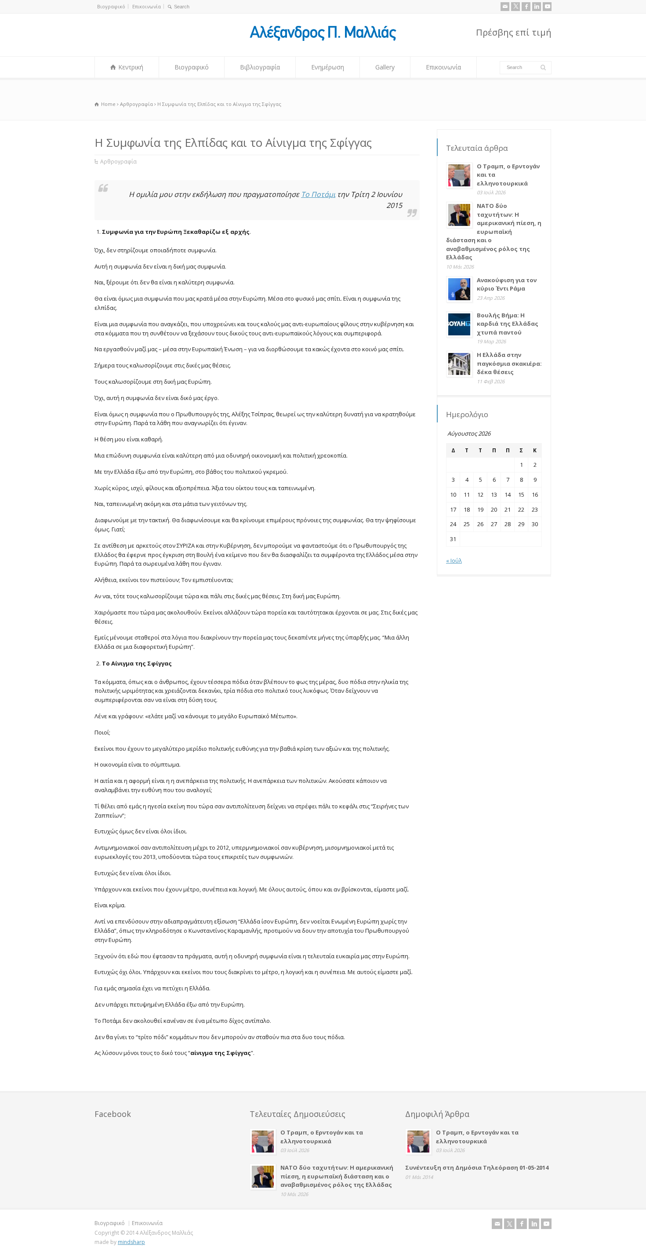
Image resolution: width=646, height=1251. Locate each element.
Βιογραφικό (111, 6)
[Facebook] (526, 6)
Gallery (385, 67)
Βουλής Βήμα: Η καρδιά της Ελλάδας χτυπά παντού (507, 323)
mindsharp (131, 1242)
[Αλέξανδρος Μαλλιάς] (323, 40)
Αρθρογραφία (118, 161)
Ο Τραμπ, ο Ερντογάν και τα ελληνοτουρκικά (321, 1136)
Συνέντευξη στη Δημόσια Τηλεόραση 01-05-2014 (476, 1167)
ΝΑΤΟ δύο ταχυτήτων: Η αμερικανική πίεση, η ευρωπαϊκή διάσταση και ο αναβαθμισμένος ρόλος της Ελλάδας (493, 231)
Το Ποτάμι (318, 194)
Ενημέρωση (327, 67)
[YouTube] (547, 6)
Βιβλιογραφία (260, 67)
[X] (515, 6)
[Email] (505, 6)
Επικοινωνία (146, 6)
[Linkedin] (536, 6)
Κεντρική (130, 67)
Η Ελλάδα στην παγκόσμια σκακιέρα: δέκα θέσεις (509, 363)
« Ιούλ (454, 560)
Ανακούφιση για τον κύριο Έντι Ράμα (507, 284)
